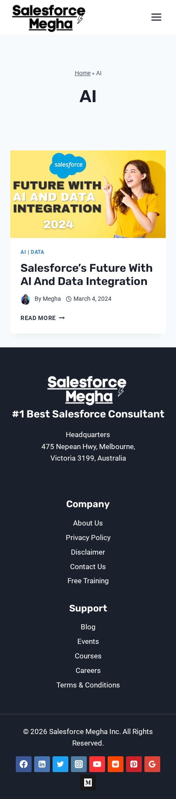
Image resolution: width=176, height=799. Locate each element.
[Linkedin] (42, 764)
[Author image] (26, 299)
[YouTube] (97, 764)
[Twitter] (60, 764)
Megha (52, 298)
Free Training (88, 580)
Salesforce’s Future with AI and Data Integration (87, 274)
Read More (43, 317)
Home (83, 73)
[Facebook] (24, 764)
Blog (88, 627)
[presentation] (88, 194)
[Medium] (88, 782)
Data (37, 252)
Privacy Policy (88, 537)
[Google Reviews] (152, 764)
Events (88, 641)
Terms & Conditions (88, 685)
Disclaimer (88, 552)
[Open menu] (156, 17)
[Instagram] (79, 764)
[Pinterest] (134, 764)
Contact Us (88, 566)
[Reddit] (115, 764)
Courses (88, 656)
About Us (88, 523)
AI (23, 252)
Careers (88, 670)
